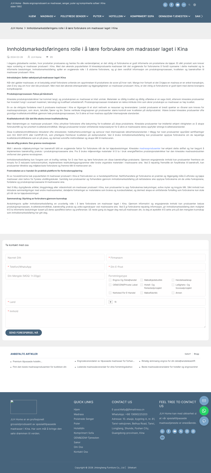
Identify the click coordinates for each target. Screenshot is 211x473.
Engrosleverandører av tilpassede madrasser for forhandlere (106, 361)
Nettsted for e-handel (124, 292)
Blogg (196, 354)
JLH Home (17, 28)
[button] (202, 16)
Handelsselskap (184, 280)
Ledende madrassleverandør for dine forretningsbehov (105, 366)
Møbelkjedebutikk (153, 280)
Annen (179, 292)
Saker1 (188, 354)
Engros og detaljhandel (125, 280)
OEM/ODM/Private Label (125, 284)
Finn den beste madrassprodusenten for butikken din (39, 366)
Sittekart (131, 467)
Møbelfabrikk (151, 292)
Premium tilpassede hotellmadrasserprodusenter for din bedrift (28, 361)
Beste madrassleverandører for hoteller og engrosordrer (170, 366)
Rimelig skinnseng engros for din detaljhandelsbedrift (168, 361)
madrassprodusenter (149, 148)
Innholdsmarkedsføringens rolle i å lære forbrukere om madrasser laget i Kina (72, 28)
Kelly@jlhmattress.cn (132, 409)
